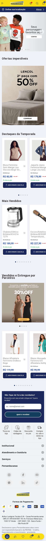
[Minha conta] (38, 536)
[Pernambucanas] (17, 3)
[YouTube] (37, 475)
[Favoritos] (23, 536)
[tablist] (23, 193)
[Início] (7, 536)
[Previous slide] (4, 31)
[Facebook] (23, 475)
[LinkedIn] (23, 483)
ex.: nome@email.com (15, 406)
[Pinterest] (9, 483)
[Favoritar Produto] (24, 166)
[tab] (17, 49)
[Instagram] (9, 475)
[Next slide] (41, 31)
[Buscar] (15, 536)
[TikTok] (37, 483)
